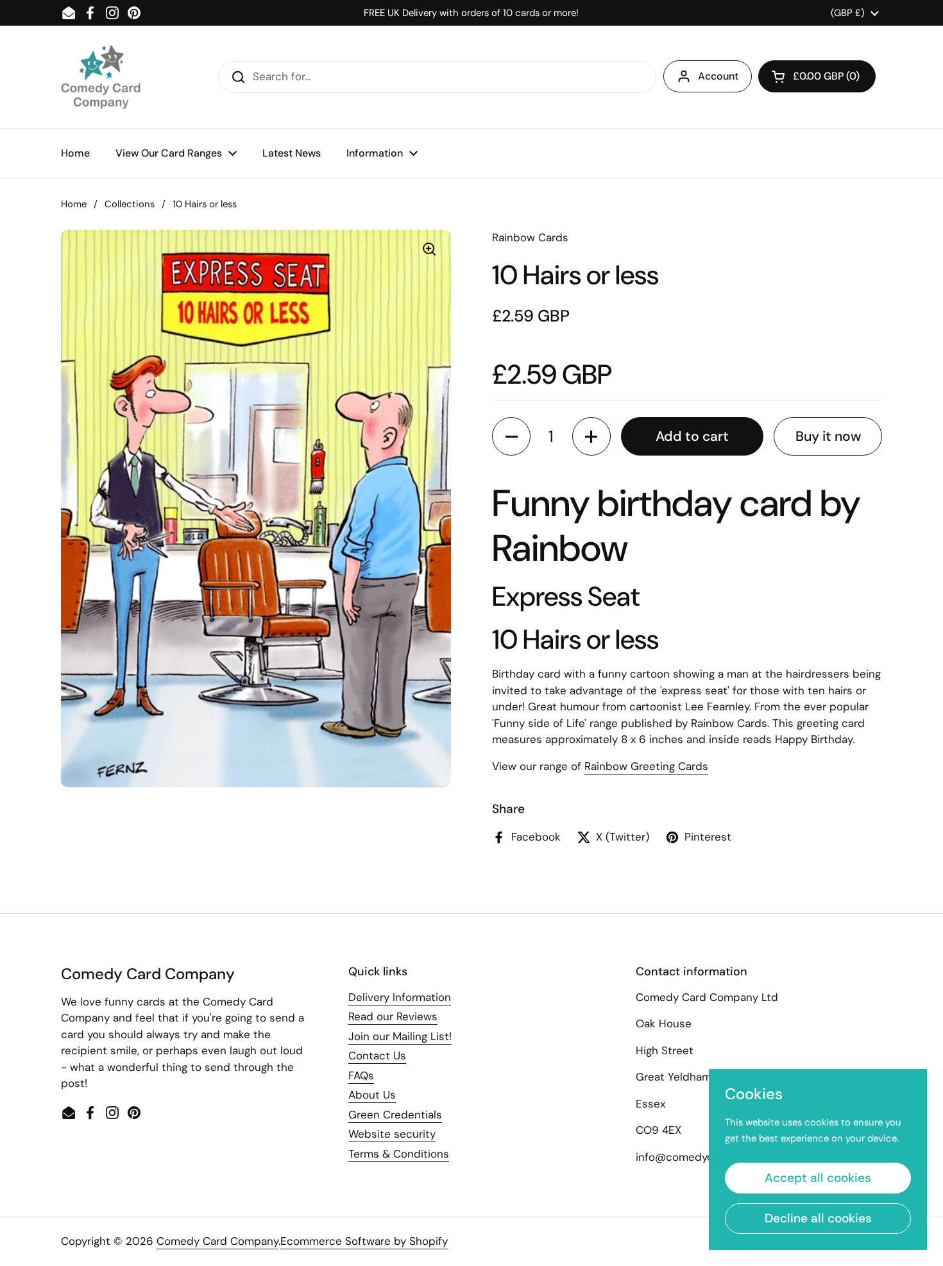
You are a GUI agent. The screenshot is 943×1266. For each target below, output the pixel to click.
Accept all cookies (818, 1178)
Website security (392, 1134)
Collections (130, 204)
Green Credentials (395, 1115)
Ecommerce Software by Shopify (364, 1241)
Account (718, 76)
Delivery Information (399, 997)
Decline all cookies (818, 1218)
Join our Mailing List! (400, 1036)
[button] (817, 76)
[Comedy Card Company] (100, 77)
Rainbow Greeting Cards (646, 766)
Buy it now (828, 436)
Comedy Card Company (217, 1241)
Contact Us (377, 1055)
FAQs (361, 1075)
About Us (372, 1095)
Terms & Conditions (398, 1154)
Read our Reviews (393, 1016)
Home (74, 204)
